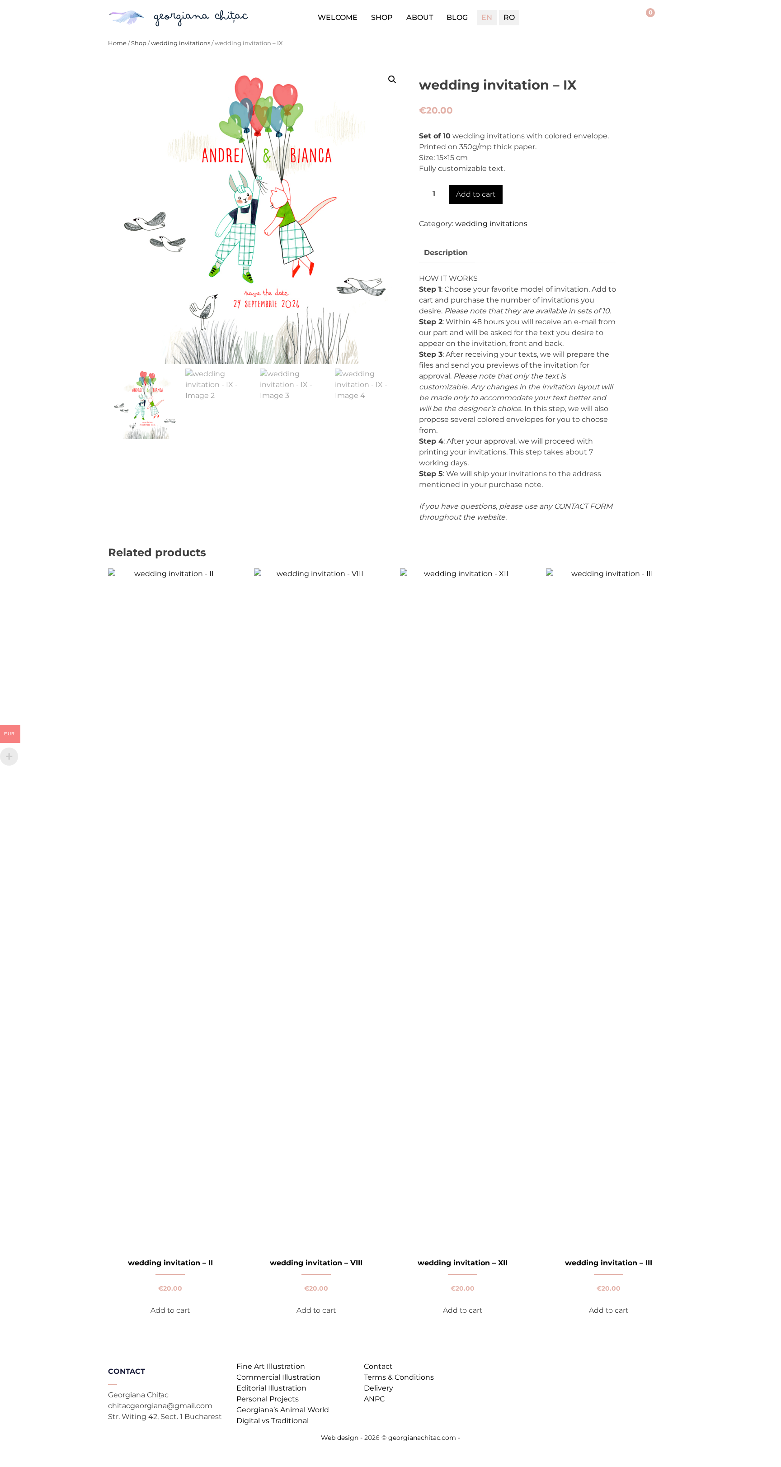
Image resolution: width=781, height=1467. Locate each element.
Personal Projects (267, 1399)
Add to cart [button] (170, 1310)
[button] (392, 79)
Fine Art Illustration (270, 1366)
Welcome (338, 17)
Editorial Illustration (271, 1388)
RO (509, 17)
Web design (339, 1438)
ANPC (374, 1399)
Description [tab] (446, 252)
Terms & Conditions (399, 1377)
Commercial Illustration (278, 1377)
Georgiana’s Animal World (282, 1409)
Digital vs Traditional (272, 1420)
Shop (382, 17)
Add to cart (475, 194)
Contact (378, 1366)
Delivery (378, 1388)
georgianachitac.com (422, 1438)
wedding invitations (180, 43)
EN (486, 17)
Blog (457, 17)
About (419, 17)
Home (117, 43)
